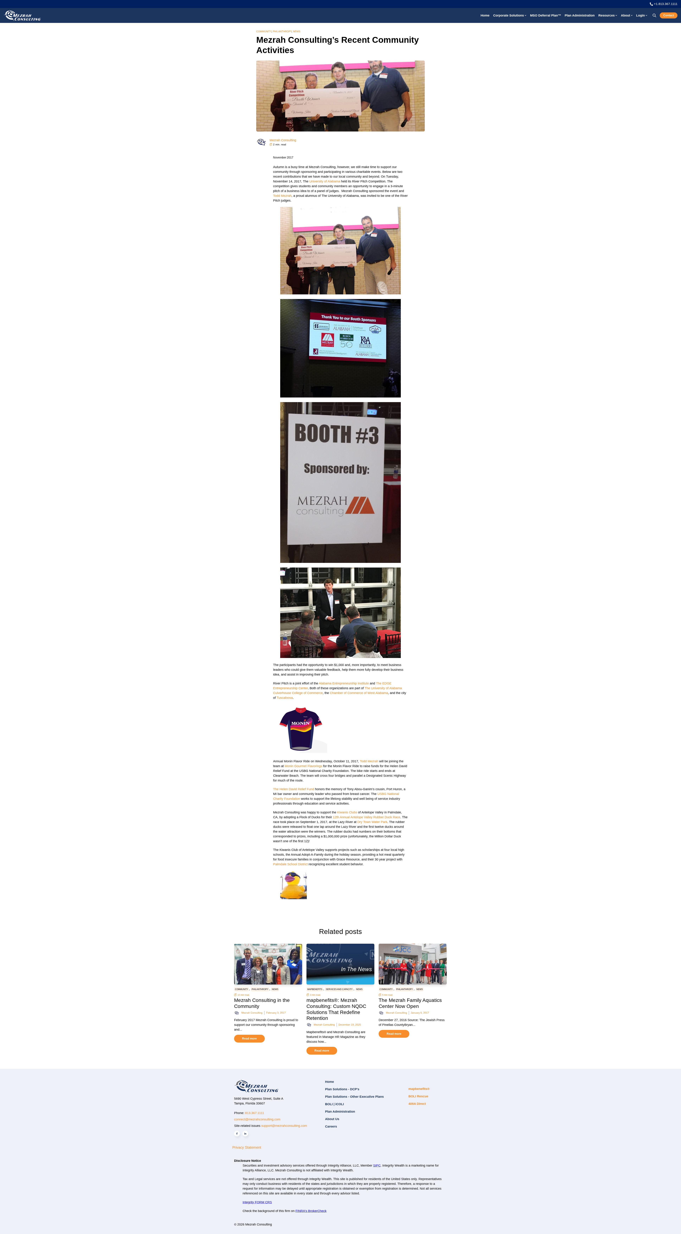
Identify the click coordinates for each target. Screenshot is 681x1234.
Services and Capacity (339, 989)
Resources (606, 15)
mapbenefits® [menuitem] (419, 1089)
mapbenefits (314, 989)
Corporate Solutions (508, 15)
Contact (668, 15)
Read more (249, 1038)
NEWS (296, 31)
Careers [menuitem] (331, 1126)
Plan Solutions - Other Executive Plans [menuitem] (354, 1096)
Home (485, 15)
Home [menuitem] (329, 1082)
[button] (340, 251)
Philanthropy (282, 31)
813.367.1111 (254, 1113)
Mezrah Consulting (283, 140)
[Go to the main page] (22, 15)
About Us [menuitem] (332, 1119)
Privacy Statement (246, 1147)
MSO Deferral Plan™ (545, 15)
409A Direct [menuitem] (417, 1104)
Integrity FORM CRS (257, 1202)
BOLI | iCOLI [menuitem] (334, 1104)
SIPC (377, 1165)
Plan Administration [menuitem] (340, 1111)
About (625, 15)
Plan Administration (580, 15)
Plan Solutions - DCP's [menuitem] (342, 1089)
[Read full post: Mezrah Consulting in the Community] (268, 964)
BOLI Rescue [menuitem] (418, 1096)
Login (640, 15)
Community (263, 31)
